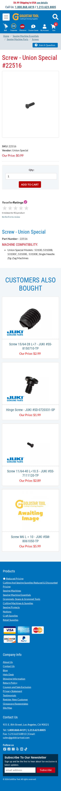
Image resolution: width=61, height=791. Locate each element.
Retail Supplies (10, 619)
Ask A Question (46, 45)
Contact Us (9, 666)
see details (42, 2)
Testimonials (9, 695)
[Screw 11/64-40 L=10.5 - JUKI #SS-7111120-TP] (30, 444)
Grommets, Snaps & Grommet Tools (21, 599)
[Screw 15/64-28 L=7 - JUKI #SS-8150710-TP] (30, 317)
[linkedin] (18, 748)
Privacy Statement (12, 691)
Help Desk (8, 674)
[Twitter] (5, 748)
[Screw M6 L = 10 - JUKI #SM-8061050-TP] (30, 510)
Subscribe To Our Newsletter (25, 757)
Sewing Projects (11, 607)
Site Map (7, 707)
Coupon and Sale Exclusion (17, 687)
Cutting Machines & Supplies (18, 603)
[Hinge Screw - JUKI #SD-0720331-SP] (30, 383)
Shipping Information (14, 678)
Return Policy (10, 682)
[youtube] (22, 748)
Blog (5, 670)
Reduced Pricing (14, 578)
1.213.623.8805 (46, 7)
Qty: (31, 169)
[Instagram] (13, 748)
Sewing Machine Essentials (17, 594)
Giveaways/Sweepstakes (15, 703)
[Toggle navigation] (6, 17)
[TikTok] (26, 748)
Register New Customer (15, 699)
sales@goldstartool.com (16, 737)
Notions (7, 611)
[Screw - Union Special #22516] (30, 104)
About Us (8, 662)
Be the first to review (11, 217)
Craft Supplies (10, 615)
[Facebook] (9, 748)
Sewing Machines (12, 590)
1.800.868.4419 (24, 7)
